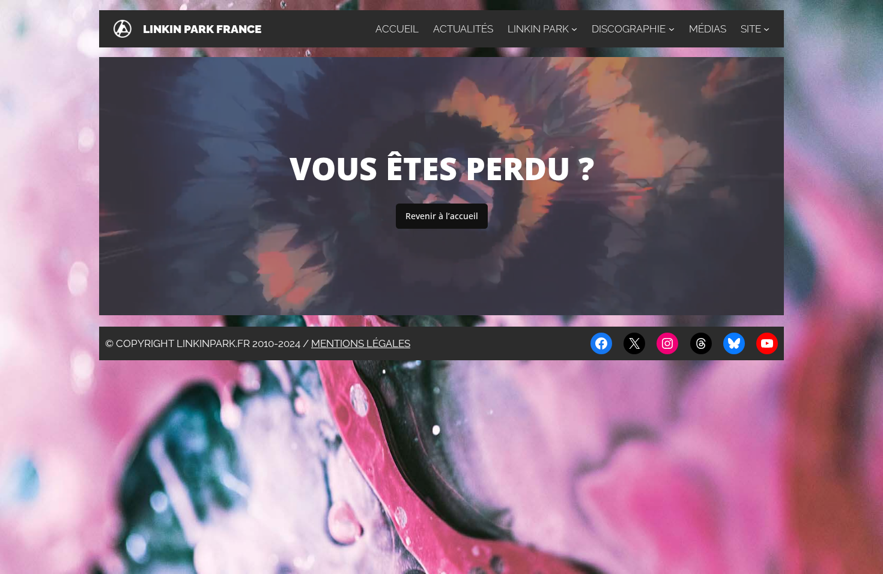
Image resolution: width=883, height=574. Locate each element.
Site (751, 29)
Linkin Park (538, 29)
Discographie (629, 29)
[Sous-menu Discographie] (672, 29)
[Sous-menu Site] (766, 29)
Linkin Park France (202, 28)
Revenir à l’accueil (441, 216)
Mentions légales (360, 343)
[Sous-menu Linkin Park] (574, 29)
